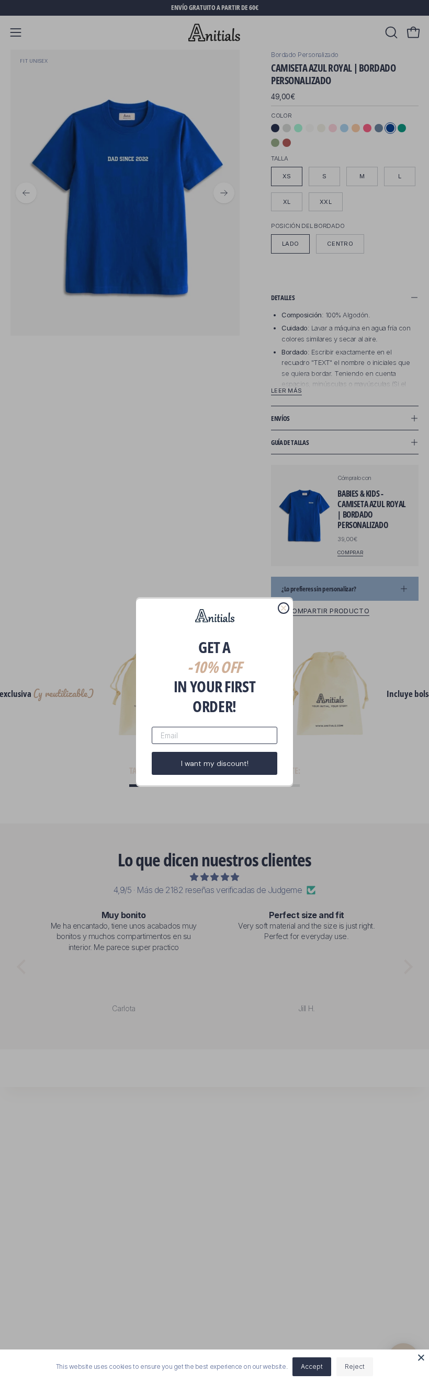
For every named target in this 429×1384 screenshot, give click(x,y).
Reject (355, 1366)
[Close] (421, 1357)
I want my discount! (215, 763)
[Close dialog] (283, 608)
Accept (312, 1366)
